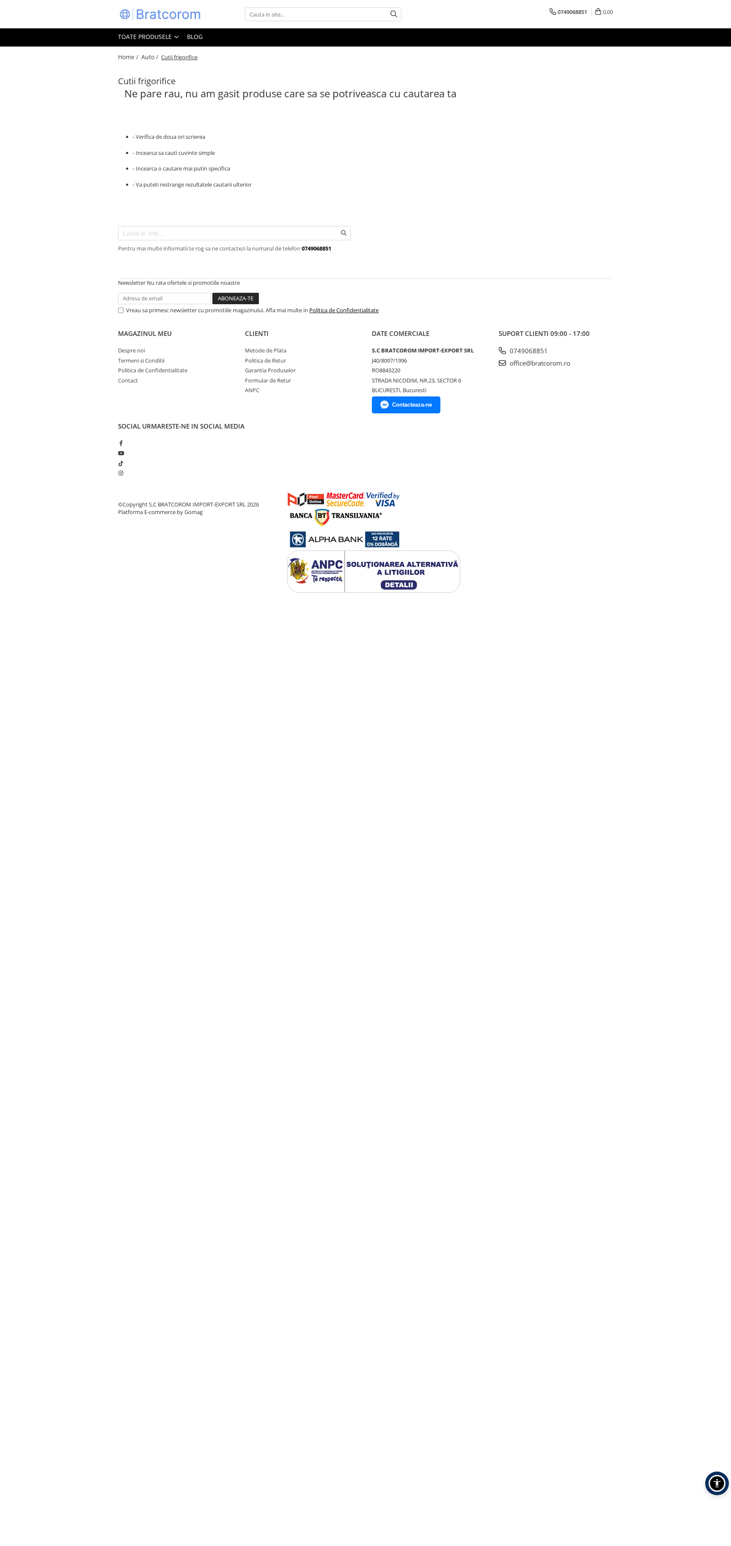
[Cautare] (393, 14)
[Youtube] (121, 453)
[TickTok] (121, 463)
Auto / (150, 57)
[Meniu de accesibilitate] (717, 1483)
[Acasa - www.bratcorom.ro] (160, 14)
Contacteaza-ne (412, 405)
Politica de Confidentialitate (344, 310)
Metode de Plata (265, 350)
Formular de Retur (268, 380)
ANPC (252, 390)
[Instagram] (121, 473)
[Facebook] (121, 443)
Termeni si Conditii (141, 360)
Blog (195, 37)
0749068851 (528, 351)
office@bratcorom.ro (539, 363)
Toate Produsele (145, 37)
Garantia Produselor (270, 370)
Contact (128, 380)
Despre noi (131, 350)
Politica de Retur (265, 360)
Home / (129, 57)
